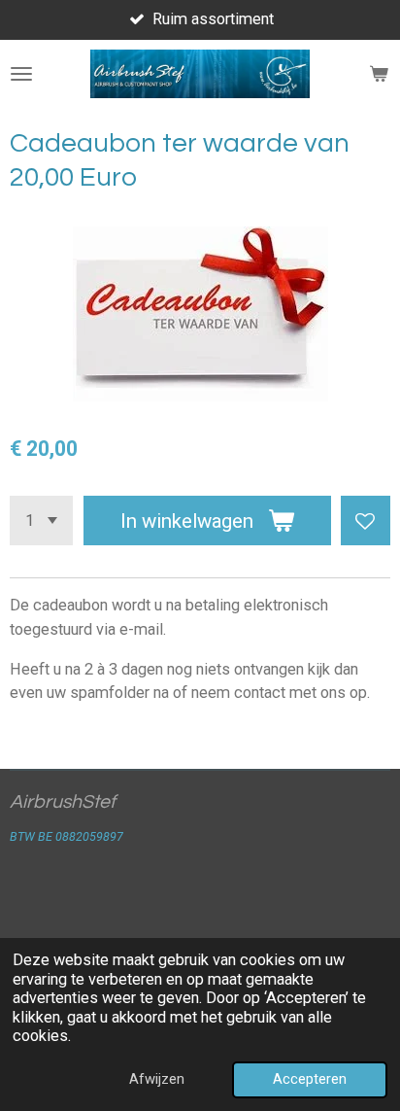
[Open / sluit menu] (21, 74)
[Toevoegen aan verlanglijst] (365, 520)
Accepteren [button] (310, 1079)
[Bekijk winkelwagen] (378, 74)
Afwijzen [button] (156, 1079)
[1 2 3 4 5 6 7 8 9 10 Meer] (41, 520)
